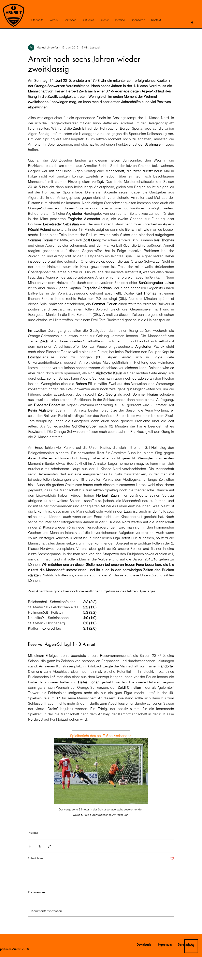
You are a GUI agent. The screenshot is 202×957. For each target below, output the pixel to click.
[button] (53, 20)
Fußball (33, 832)
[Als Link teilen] (49, 846)
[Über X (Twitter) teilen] (39, 846)
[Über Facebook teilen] (30, 846)
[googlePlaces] (192, 23)
